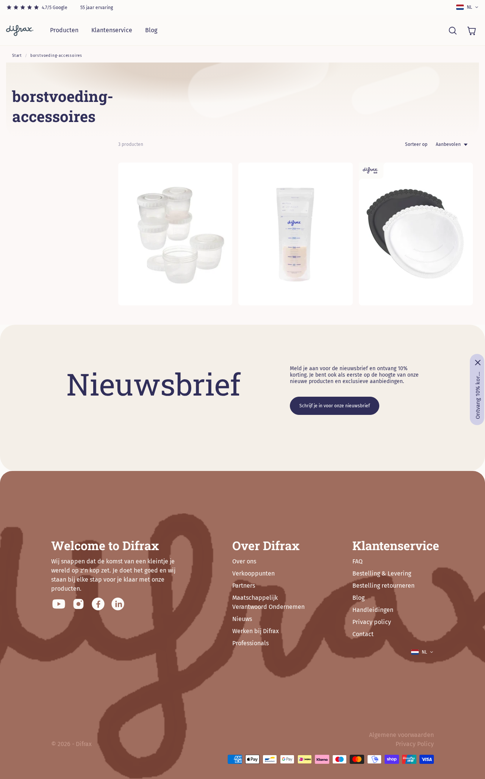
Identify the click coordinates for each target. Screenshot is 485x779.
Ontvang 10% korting (477, 395)
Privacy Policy (415, 744)
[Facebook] (98, 604)
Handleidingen (372, 609)
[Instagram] (78, 604)
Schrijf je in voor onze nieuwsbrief (334, 405)
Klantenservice (111, 30)
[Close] (478, 362)
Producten (64, 30)
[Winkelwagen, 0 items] (471, 30)
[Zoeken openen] (452, 30)
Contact (363, 634)
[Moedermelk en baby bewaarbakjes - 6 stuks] (175, 234)
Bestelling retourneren (383, 585)
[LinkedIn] (117, 604)
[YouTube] (58, 604)
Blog (151, 30)
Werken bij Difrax (255, 631)
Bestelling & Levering (381, 573)
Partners (243, 585)
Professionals (250, 643)
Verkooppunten (253, 573)
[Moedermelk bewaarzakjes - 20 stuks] (295, 234)
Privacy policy (371, 622)
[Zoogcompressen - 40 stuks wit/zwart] (416, 234)
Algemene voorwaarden (401, 734)
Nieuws (242, 619)
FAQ (357, 561)
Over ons (244, 561)
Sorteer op (416, 144)
